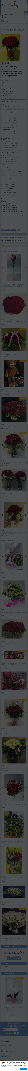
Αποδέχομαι (23, 1069)
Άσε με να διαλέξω (5, 1069)
